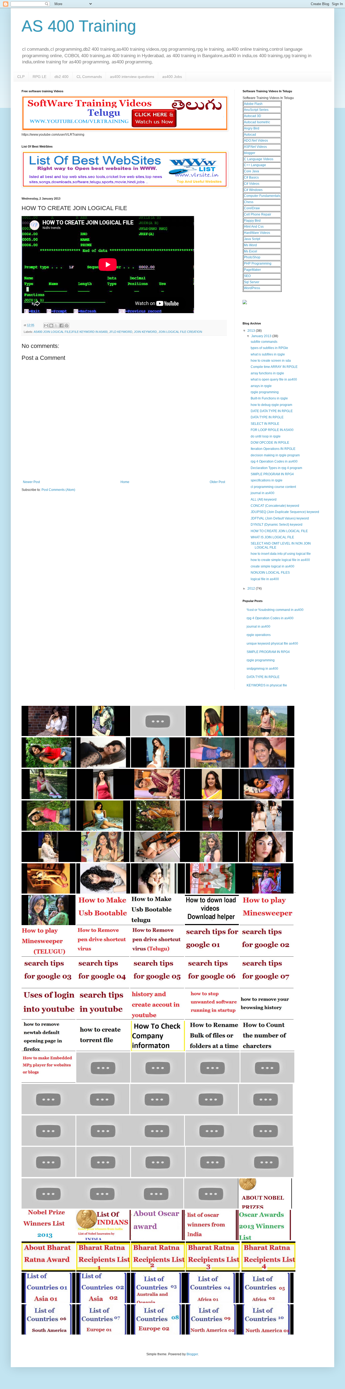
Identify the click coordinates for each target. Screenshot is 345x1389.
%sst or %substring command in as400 (275, 610)
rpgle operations (259, 635)
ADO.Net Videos (256, 140)
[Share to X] (56, 325)
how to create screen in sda (271, 360)
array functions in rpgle (267, 373)
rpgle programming (265, 392)
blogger (249, 153)
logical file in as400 (265, 579)
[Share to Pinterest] (66, 325)
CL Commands (89, 76)
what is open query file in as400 (274, 379)
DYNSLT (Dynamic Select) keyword (276, 524)
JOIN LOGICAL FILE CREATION (180, 331)
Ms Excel (250, 251)
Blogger (192, 1354)
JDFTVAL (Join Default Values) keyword (280, 518)
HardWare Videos (257, 233)
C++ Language (255, 165)
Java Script (252, 239)
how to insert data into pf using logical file (281, 554)
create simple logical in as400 (272, 566)
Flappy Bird (252, 221)
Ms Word (250, 245)
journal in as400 (262, 493)
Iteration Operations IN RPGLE (273, 449)
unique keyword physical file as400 (272, 643)
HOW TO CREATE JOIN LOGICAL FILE (279, 531)
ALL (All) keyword (264, 499)
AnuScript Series (256, 110)
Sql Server (251, 282)
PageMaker (252, 270)
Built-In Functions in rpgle (269, 398)
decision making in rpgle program (275, 455)
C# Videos (251, 184)
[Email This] (46, 325)
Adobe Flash (253, 104)
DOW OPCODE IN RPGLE (270, 442)
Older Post (217, 482)
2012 (251, 588)
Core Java (251, 171)
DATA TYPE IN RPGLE (267, 417)
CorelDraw (252, 208)
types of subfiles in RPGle (269, 348)
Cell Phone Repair (257, 214)
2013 (251, 331)
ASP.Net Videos (255, 147)
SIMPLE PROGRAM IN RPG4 (272, 474)
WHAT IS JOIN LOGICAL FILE (272, 537)
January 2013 (261, 336)
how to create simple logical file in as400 (280, 560)
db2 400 (61, 76)
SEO (247, 276)
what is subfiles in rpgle (268, 354)
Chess (248, 202)
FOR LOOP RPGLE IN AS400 (272, 430)
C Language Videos (258, 159)
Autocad (250, 134)
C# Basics (251, 177)
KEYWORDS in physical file (267, 685)
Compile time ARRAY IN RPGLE (274, 367)
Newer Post (31, 482)
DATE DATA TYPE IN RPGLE (272, 411)
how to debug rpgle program (271, 405)
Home (124, 482)
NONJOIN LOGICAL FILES (270, 572)
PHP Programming (257, 263)
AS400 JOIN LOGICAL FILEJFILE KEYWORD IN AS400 (71, 331)
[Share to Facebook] (61, 325)
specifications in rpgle (266, 480)
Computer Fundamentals (262, 196)
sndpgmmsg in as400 (262, 668)
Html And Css (254, 226)
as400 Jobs (172, 76)
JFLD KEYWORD (120, 331)
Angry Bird (251, 128)
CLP (21, 76)
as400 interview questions (132, 76)
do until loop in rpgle (266, 436)
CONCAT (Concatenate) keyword (275, 506)
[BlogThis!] (51, 325)
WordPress (252, 288)
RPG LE (39, 76)
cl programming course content (273, 487)
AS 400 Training (79, 26)
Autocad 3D (252, 116)
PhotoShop (252, 257)
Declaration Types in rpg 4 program (276, 468)
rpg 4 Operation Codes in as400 (274, 461)
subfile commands (264, 342)
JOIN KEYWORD (145, 331)
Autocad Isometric (257, 122)
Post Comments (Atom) (58, 490)
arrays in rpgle (261, 386)
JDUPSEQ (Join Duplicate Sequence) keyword (285, 512)
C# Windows (253, 190)
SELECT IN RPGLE (265, 424)
